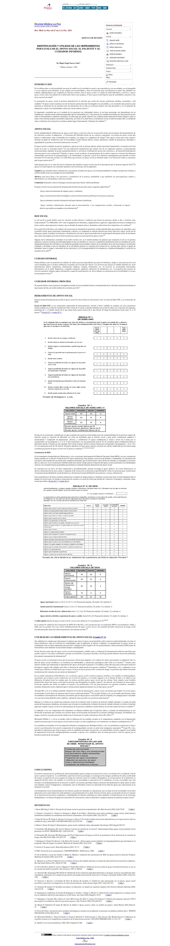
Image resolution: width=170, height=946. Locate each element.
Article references (116, 47)
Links (132, 809)
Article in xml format (117, 44)
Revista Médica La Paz (48, 24)
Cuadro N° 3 (99, 637)
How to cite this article (118, 51)
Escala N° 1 (46, 312)
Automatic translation (117, 58)
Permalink (112, 82)
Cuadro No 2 (63, 481)
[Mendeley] (107, 75)
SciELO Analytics (116, 33)
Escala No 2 (53, 481)
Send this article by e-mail (119, 61)
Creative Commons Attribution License (116, 935)
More (111, 75)
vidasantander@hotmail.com (85, 944)
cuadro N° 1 (56, 312)
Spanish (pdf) (114, 40)
